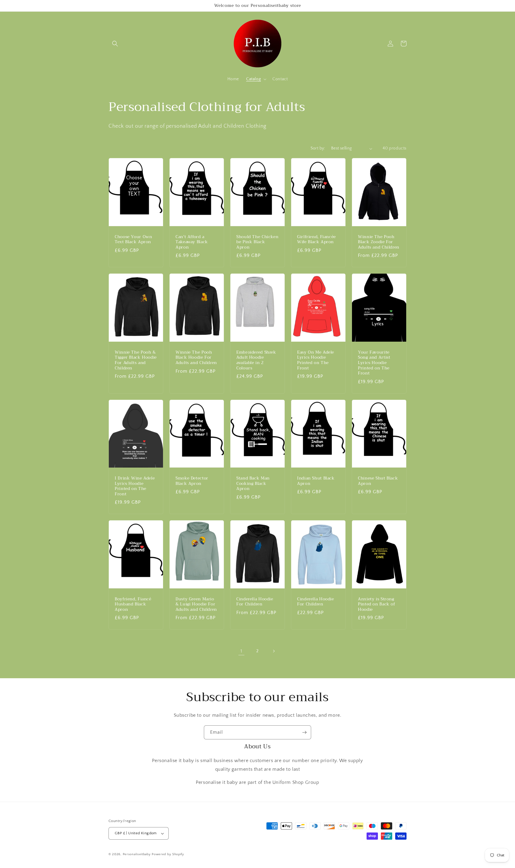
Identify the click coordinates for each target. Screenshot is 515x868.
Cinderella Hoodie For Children (254, 601)
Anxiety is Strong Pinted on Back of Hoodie (376, 604)
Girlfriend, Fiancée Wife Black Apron (316, 239)
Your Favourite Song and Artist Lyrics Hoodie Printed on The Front (374, 363)
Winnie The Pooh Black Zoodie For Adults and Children (378, 242)
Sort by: (318, 148)
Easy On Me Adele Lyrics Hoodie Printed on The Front (315, 360)
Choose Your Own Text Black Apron (133, 239)
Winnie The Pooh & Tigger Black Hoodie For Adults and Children (136, 360)
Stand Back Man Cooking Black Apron (253, 483)
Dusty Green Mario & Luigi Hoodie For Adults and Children (196, 604)
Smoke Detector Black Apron (192, 481)
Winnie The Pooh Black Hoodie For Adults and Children (196, 358)
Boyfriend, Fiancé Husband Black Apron (133, 604)
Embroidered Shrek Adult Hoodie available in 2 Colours (256, 360)
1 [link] (241, 651)
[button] (115, 43)
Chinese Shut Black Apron (378, 481)
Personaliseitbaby (137, 854)
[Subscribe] (304, 732)
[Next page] (273, 651)
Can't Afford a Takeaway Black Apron (192, 242)
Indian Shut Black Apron (316, 481)
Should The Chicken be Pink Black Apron (257, 242)
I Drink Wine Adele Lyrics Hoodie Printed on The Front (135, 486)
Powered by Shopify (168, 854)
